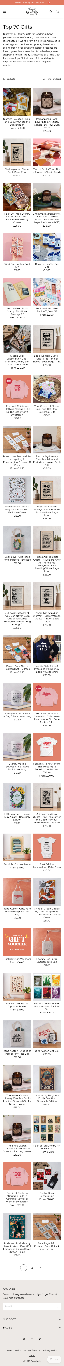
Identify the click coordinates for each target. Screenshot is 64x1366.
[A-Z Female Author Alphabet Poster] (17, 987)
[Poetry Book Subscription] (47, 1176)
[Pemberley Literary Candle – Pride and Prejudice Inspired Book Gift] (47, 439)
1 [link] (23, 1267)
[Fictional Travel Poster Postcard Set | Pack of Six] (47, 987)
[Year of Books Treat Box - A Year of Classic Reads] (47, 152)
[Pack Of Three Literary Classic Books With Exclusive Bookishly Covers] (17, 197)
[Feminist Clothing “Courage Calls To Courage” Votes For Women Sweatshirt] (17, 1176)
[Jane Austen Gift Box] (47, 1034)
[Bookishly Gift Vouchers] (17, 942)
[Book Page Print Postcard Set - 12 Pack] (47, 1226)
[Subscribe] (57, 1306)
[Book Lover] (17, 540)
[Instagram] (24, 1338)
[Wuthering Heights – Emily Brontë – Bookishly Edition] (47, 1079)
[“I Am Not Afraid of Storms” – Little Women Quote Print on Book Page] (47, 596)
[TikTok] (39, 1338)
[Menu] (7, 11)
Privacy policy (50, 1350)
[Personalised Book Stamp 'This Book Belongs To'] (17, 292)
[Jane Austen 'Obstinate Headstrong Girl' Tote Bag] (17, 892)
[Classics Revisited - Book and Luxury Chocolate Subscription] (17, 102)
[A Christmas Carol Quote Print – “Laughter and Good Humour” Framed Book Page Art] (47, 797)
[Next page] (40, 1267)
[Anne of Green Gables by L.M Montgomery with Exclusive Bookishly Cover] (47, 892)
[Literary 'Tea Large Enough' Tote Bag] (47, 942)
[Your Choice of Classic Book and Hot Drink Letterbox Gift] (47, 389)
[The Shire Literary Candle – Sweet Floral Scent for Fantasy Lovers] (17, 1129)
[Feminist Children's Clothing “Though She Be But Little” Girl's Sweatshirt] (17, 389)
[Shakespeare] (17, 152)
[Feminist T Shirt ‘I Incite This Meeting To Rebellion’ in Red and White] (47, 747)
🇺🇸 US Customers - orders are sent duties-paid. (32, 3)
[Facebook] (32, 1338)
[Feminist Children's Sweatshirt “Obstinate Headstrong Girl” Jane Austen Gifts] (47, 697)
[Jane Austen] (17, 1034)
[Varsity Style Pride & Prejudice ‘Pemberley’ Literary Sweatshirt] (47, 649)
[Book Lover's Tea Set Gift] (47, 247)
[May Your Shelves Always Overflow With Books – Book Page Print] (47, 490)
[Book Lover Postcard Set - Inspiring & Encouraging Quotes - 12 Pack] (17, 439)
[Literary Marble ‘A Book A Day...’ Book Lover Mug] (17, 697)
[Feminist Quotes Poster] (17, 847)
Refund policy (14, 1350)
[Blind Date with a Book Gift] (17, 247)
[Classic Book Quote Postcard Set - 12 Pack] (17, 649)
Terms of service (32, 1350)
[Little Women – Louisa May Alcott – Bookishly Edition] (17, 797)
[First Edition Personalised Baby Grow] (47, 847)
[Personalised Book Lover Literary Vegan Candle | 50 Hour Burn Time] (47, 102)
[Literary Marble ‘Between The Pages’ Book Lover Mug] (17, 747)
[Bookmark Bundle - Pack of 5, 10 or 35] (47, 292)
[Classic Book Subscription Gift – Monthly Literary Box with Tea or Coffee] (17, 339)
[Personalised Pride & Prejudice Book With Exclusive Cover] (17, 490)
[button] (51, 11)
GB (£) (32, 1355)
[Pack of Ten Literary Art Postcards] (47, 1129)
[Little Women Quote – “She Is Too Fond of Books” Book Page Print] (47, 339)
